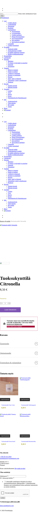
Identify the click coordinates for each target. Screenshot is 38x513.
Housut (10, 177)
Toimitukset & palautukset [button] (10, 363)
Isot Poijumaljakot (17, 139)
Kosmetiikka (8, 156)
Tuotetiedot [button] (4, 343)
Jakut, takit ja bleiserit (14, 179)
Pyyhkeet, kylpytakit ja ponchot (17, 163)
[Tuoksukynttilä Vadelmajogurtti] (29, 386)
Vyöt (9, 193)
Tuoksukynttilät (12, 149)
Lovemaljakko (16, 134)
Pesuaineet (11, 167)
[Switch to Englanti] (21, 110)
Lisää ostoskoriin (10, 310)
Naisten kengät (12, 186)
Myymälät (11, 205)
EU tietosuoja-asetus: (7, 478)
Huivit (10, 195)
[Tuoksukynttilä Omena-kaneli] (9, 423)
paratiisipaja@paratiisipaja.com (9, 458)
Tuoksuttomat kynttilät (15, 151)
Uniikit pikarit (12, 123)
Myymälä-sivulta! (20, 468)
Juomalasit (11, 127)
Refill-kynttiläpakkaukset (15, 155)
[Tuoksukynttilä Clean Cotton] (9, 386)
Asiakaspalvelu (12, 202)
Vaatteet (6, 169)
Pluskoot (10, 183)
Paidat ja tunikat (13, 172)
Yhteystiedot (12, 203)
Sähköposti (4, 476)
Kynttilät (6, 148)
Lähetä (3, 498)
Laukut (10, 191)
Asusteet (6, 190)
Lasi (5, 121)
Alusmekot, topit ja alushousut (17, 181)
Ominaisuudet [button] (5, 353)
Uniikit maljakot (17, 135)
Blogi (5, 209)
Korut (9, 196)
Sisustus (6, 160)
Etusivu (2, 221)
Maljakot (10, 162)
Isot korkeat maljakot (18, 142)
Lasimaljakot (12, 130)
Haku (2, 16)
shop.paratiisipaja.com (7, 505)
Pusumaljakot (16, 132)
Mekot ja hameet (13, 170)
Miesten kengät (12, 188)
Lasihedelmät (12, 125)
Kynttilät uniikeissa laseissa (16, 153)
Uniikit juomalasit (13, 146)
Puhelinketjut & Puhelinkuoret (17, 198)
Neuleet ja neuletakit (14, 176)
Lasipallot (11, 144)
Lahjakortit (7, 158)
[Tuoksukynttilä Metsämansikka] (29, 423)
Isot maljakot (16, 141)
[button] (5, 399)
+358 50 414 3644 (5, 456)
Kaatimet (10, 128)
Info (5, 200)
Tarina (10, 207)
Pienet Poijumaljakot (18, 137)
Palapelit (10, 165)
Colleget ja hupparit (14, 174)
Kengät (6, 184)
